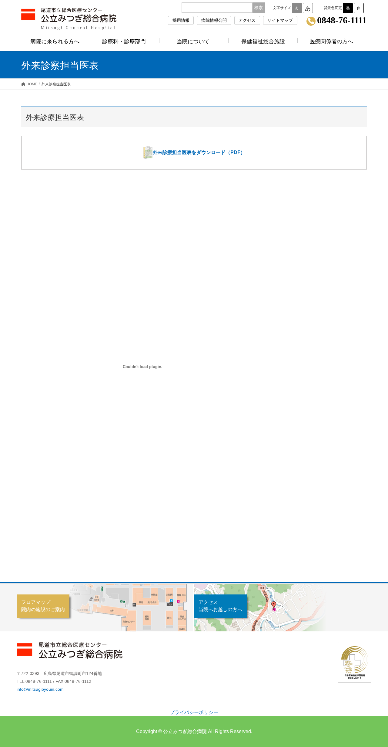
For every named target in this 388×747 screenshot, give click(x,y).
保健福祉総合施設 (263, 41)
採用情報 (180, 20)
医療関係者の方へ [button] (331, 41)
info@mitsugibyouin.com (40, 689)
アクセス (247, 20)
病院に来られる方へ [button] (54, 41)
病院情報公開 (214, 20)
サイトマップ (280, 20)
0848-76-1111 (342, 20)
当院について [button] (193, 41)
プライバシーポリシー (194, 712)
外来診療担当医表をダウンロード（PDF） (199, 152)
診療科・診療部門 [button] (124, 41)
